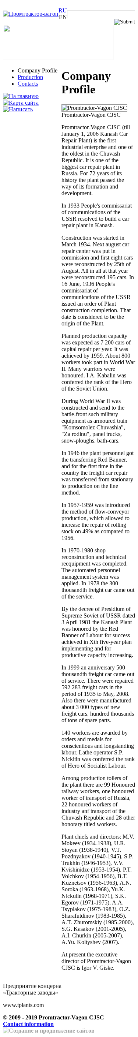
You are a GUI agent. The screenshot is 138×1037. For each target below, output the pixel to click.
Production (30, 77)
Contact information (28, 1024)
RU (63, 10)
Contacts (28, 84)
